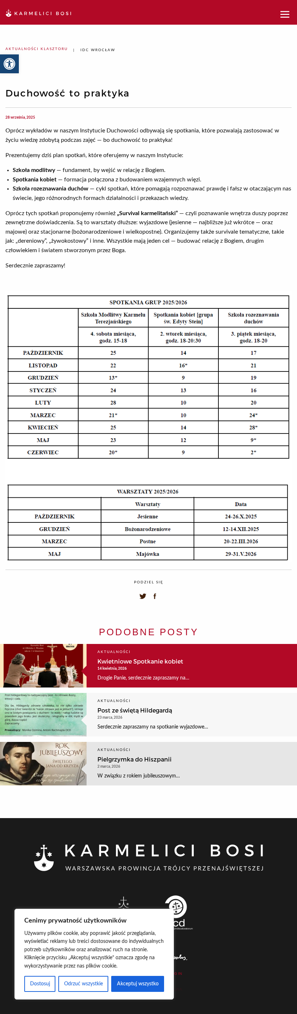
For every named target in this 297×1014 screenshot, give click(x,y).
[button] (9, 63)
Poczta (175, 990)
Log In (175, 974)
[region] (94, 954)
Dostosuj (40, 983)
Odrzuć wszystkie (83, 983)
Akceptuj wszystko (138, 983)
